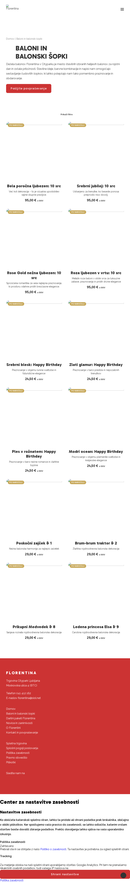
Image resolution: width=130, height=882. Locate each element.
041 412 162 (23, 693)
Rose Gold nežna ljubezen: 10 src (34, 275)
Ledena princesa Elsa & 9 (96, 626)
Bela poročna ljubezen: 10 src (34, 185)
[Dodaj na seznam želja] (58, 125)
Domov (10, 38)
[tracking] (1, 861)
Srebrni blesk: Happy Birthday (34, 364)
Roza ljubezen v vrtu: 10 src (96, 272)
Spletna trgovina (16, 743)
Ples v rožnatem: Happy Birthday (34, 454)
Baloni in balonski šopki (20, 713)
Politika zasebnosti (17, 752)
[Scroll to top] (123, 875)
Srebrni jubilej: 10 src (96, 185)
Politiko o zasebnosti (53, 849)
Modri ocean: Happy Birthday (96, 451)
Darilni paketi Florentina (20, 718)
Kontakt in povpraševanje (22, 732)
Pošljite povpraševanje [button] (29, 88)
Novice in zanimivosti (19, 723)
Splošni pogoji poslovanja (22, 748)
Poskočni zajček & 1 (34, 543)
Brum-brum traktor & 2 (96, 543)
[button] (122, 9)
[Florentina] (12, 7)
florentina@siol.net (29, 698)
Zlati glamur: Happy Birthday (96, 364)
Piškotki (11, 762)
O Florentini (13, 727)
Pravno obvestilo (16, 757)
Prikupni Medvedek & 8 (34, 626)
